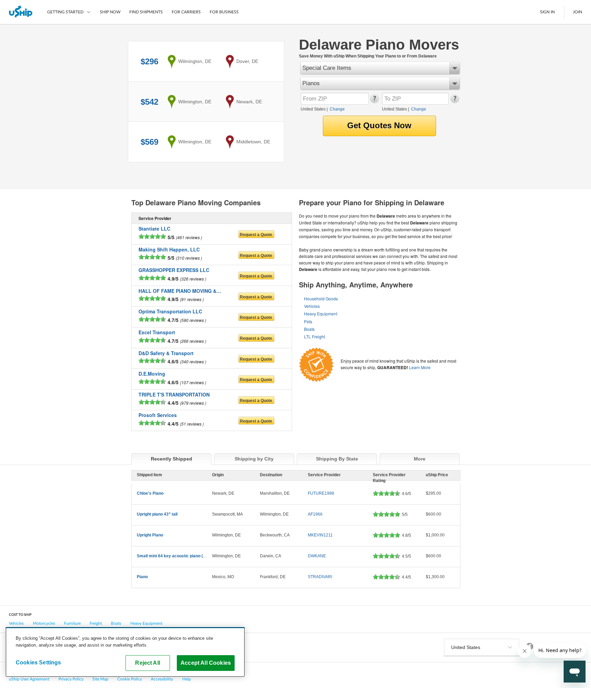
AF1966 (315, 514)
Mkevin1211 (320, 535)
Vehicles (312, 306)
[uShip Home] (21, 12)
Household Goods (321, 298)
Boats (309, 329)
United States (313, 109)
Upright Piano (150, 535)
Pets (308, 321)
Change (337, 109)
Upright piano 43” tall (157, 514)
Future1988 (321, 493)
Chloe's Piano (150, 493)
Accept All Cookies (206, 663)
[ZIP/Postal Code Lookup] (374, 101)
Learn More (420, 367)
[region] (125, 652)
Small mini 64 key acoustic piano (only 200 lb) (181, 556)
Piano (142, 576)
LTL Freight (314, 336)
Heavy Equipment (320, 313)
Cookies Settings (38, 662)
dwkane (317, 556)
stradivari (320, 576)
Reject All (147, 663)
